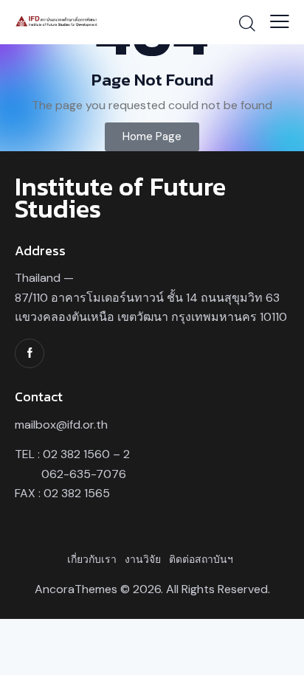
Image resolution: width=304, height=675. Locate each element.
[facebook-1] (29, 353)
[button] (279, 21)
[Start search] (247, 23)
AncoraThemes (76, 589)
